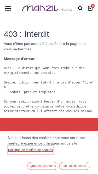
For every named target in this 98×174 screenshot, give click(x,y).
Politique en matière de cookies (30, 150)
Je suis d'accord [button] (75, 166)
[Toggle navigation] (8, 8)
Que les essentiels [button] (43, 166)
